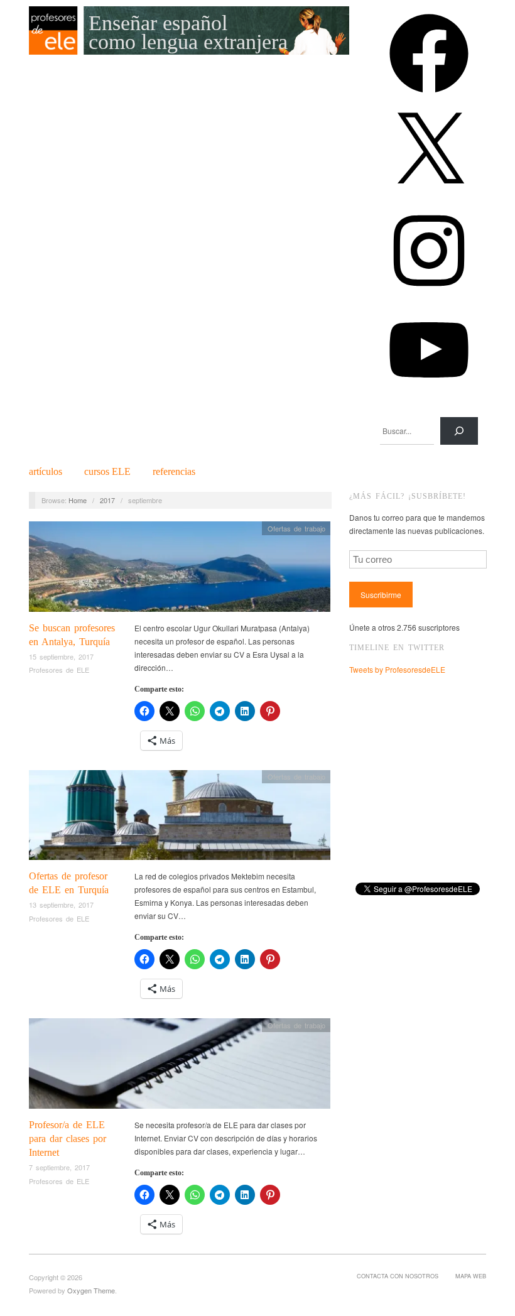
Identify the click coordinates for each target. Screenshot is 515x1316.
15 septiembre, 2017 (61, 656)
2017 (107, 500)
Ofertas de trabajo (296, 528)
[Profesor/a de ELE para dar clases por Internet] (179, 1067)
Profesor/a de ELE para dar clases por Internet (67, 1138)
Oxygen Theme (91, 1290)
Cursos (107, 472)
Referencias (174, 472)
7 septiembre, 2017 (59, 1167)
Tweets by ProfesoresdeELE (397, 669)
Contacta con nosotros (397, 1275)
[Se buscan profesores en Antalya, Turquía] (179, 570)
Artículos (45, 472)
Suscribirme (380, 594)
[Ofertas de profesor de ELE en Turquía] (179, 818)
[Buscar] (459, 431)
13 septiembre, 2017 (61, 905)
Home (77, 500)
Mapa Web (470, 1275)
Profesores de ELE (59, 670)
